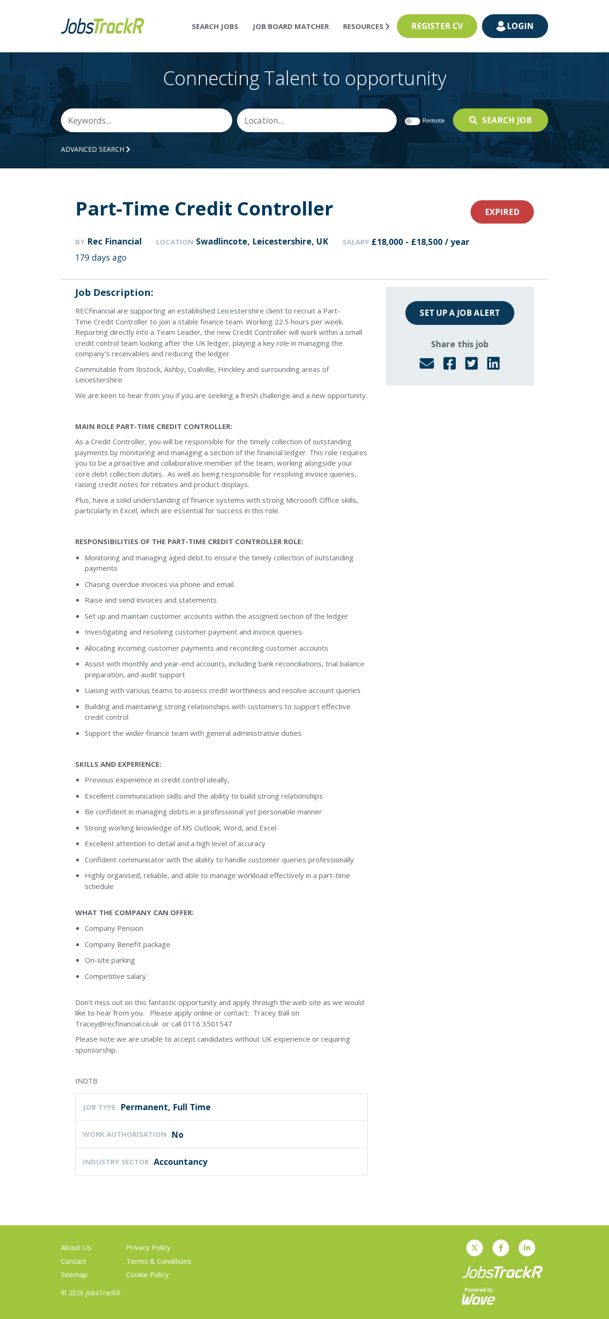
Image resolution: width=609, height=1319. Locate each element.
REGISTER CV (437, 25)
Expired (502, 211)
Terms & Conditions (158, 1261)
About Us (76, 1247)
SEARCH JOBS (215, 26)
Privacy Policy (148, 1247)
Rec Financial (114, 241)
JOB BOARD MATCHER (291, 26)
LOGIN (520, 25)
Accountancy (180, 1161)
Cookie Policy (147, 1274)
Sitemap (74, 1274)
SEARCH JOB (507, 120)
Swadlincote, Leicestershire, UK (262, 241)
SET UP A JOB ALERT (460, 312)
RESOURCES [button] (364, 26)
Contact (73, 1261)
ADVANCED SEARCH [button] (93, 149)
